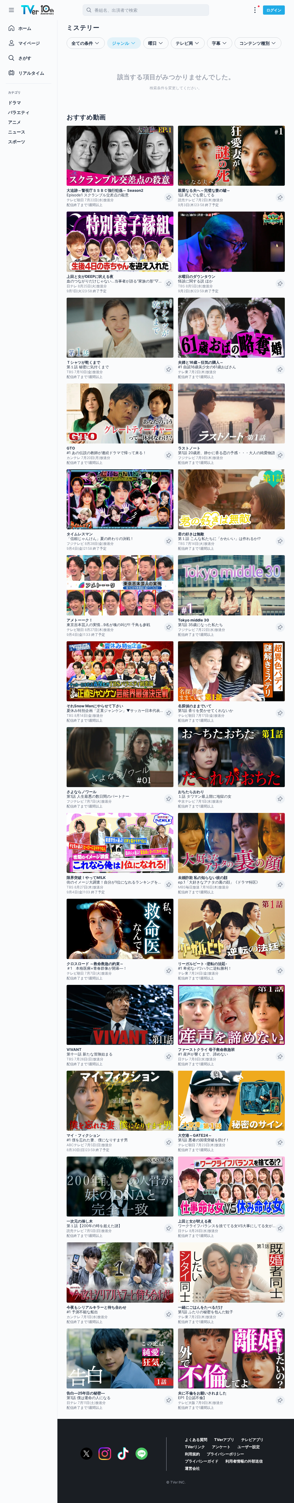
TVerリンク (195, 1446)
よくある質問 (196, 1439)
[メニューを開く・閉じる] (255, 10)
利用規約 (192, 1454)
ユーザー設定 (248, 1446)
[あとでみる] (168, 197)
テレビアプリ (252, 1439)
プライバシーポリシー (225, 1454)
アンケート (221, 1446)
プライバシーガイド (201, 1461)
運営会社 (192, 1468)
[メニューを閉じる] (11, 10)
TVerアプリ (224, 1439)
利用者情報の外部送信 (244, 1461)
